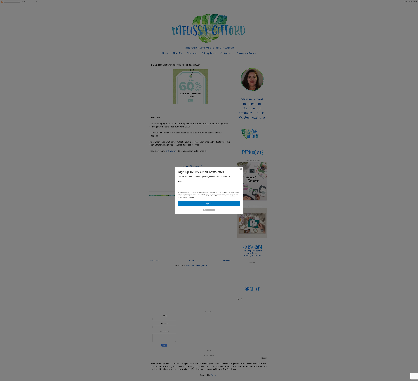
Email (180, 181)
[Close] (240, 169)
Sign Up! (209, 203)
